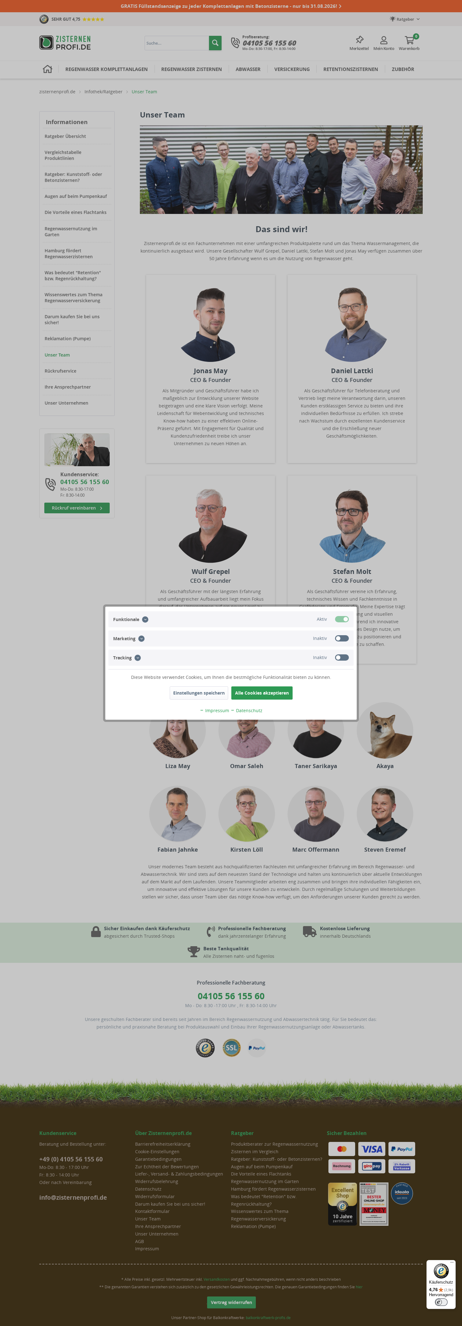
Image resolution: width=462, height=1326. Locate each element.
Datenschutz (248, 710)
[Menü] (452, 1264)
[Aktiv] (342, 619)
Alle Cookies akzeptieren (262, 693)
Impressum (216, 710)
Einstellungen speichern (199, 693)
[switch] (441, 1302)
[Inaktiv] (342, 638)
